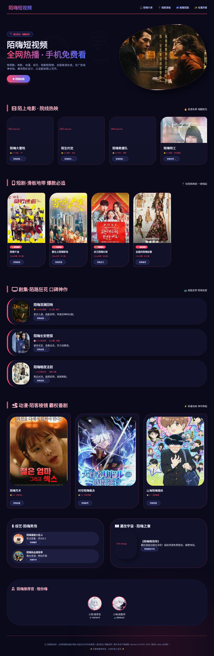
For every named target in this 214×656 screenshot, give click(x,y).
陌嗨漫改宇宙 (149, 549)
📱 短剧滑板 (164, 7)
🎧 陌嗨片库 (146, 7)
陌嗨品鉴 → (41, 350)
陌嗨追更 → (41, 381)
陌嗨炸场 (33, 560)
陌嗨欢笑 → (171, 159)
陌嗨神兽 (153, 503)
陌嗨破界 (85, 503)
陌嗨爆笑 (33, 543)
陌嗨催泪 (142, 262)
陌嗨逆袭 (58, 262)
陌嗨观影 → (17, 159)
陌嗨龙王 (100, 262)
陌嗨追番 (16, 503)
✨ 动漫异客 (200, 7)
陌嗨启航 (20, 79)
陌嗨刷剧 (16, 262)
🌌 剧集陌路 (182, 7)
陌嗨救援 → (120, 159)
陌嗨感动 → (69, 159)
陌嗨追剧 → (41, 318)
